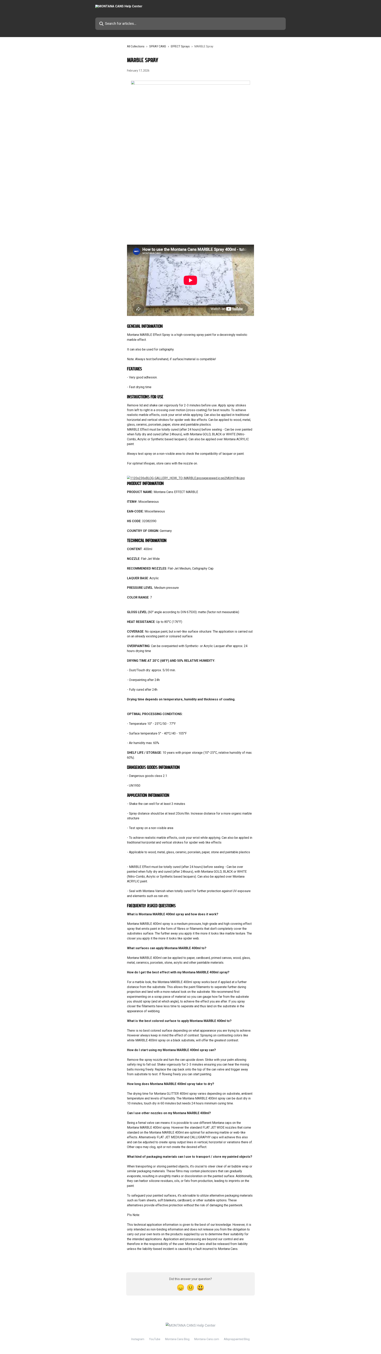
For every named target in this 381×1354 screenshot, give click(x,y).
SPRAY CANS (157, 46)
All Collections (135, 46)
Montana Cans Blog (177, 1339)
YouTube (154, 1339)
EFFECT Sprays (180, 46)
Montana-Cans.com (206, 1339)
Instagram (137, 1339)
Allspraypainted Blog (237, 1339)
